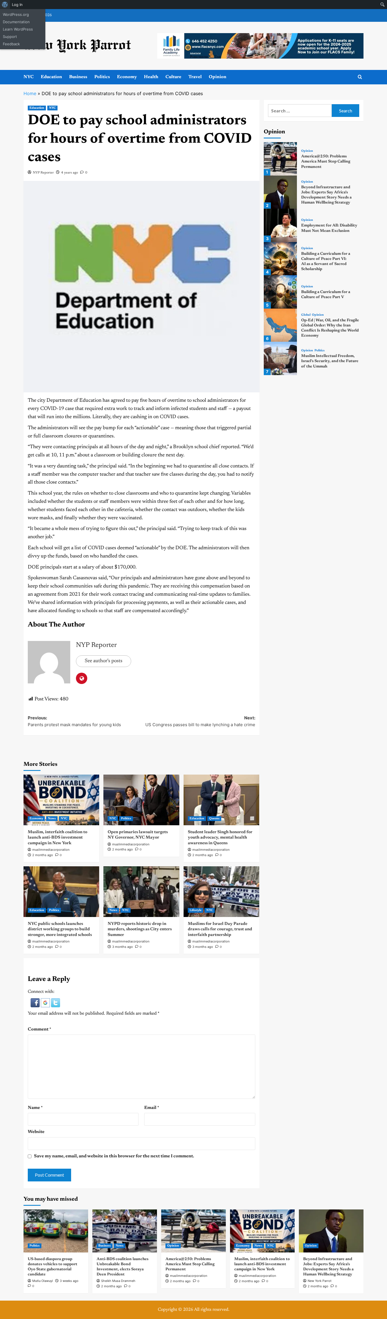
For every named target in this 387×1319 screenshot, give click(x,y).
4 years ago (69, 172)
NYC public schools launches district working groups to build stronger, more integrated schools (60, 929)
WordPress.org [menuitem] (16, 14)
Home (30, 93)
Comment (39, 1029)
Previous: (74, 721)
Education (51, 77)
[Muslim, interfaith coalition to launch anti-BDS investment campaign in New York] (61, 800)
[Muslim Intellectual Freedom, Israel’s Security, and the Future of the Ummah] (280, 358)
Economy (127, 77)
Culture (173, 77)
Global (306, 315)
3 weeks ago (69, 1281)
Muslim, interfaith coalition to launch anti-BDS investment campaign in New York (57, 837)
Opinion (217, 77)
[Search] (359, 77)
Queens (214, 818)
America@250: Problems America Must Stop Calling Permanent (325, 162)
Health (151, 77)
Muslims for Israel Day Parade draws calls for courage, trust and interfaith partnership (220, 929)
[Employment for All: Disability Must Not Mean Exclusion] (280, 225)
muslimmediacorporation (50, 850)
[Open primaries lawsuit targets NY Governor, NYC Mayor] (141, 800)
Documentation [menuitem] (16, 22)
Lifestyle (195, 910)
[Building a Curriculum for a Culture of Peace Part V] (280, 291)
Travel (195, 77)
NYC (29, 77)
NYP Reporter (43, 172)
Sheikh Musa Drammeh (118, 1281)
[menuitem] (5, 4)
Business (78, 77)
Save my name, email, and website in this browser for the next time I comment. (114, 1156)
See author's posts (103, 661)
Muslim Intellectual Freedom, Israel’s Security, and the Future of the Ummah (329, 361)
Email (151, 1108)
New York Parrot (319, 1281)
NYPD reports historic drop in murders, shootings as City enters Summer (140, 929)
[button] (36, 1003)
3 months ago (122, 947)
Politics (102, 77)
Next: (200, 721)
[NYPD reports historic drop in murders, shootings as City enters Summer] (141, 891)
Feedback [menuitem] (11, 44)
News (52, 818)
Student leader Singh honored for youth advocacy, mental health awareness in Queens (220, 837)
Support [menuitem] (10, 36)
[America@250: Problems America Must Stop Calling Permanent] (280, 158)
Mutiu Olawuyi (42, 1281)
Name (35, 1108)
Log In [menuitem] (17, 4)
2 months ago (42, 855)
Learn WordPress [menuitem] (18, 29)
